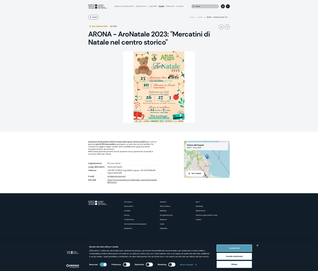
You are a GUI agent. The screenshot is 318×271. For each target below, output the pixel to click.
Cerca (193, 6)
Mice (197, 202)
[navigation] (228, 6)
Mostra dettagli (186, 265)
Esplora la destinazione (124, 6)
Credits (198, 219)
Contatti (127, 211)
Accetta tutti (234, 248)
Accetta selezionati (234, 256)
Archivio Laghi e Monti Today (207, 215)
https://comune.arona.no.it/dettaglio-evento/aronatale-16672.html (132, 181)
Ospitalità (153, 6)
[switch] (126, 265)
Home (192, 17)
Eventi (161, 6)
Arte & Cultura (165, 206)
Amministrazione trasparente (135, 224)
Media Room (200, 211)
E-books (180, 6)
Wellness (163, 211)
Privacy (127, 215)
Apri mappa (196, 173)
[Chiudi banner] (257, 245)
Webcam (163, 219)
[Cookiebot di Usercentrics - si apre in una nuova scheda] (73, 266)
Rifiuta (234, 264)
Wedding (199, 206)
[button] (206, 156)
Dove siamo (128, 206)
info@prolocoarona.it (116, 176)
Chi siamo (128, 202)
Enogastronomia (166, 215)
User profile (223, 6)
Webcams (170, 6)
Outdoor (163, 202)
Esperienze (140, 6)
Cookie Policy (129, 219)
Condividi (221, 26)
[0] (227, 26)
